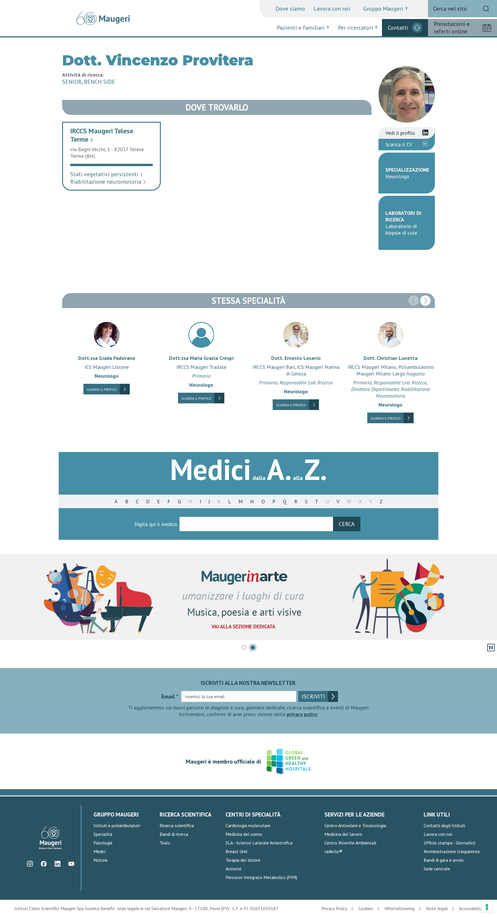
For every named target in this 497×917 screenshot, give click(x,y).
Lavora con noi (332, 8)
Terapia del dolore (242, 860)
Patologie (102, 843)
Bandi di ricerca (174, 834)
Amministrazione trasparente (452, 851)
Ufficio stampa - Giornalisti (449, 843)
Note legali (437, 908)
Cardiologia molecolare (247, 825)
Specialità (102, 834)
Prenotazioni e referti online (452, 27)
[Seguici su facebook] (44, 864)
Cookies (365, 908)
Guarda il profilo (102, 389)
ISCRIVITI (313, 696)
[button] (425, 300)
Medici (99, 851)
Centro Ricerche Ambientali (350, 843)
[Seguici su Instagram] (30, 864)
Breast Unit (236, 851)
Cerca (347, 524)
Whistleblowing (399, 908)
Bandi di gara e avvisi (443, 860)
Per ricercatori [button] (355, 27)
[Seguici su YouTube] (71, 864)
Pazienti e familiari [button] (301, 27)
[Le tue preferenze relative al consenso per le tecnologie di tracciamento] (486, 906)
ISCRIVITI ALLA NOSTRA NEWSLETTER (248, 682)
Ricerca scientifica (177, 825)
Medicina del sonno (243, 834)
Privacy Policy (334, 908)
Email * (169, 696)
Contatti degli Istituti (444, 825)
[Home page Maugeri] (103, 18)
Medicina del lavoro (343, 834)
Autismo (233, 869)
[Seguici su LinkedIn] (57, 864)
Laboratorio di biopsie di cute (401, 229)
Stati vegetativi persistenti (106, 174)
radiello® (333, 851)
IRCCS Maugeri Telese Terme (101, 135)
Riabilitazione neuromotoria (108, 181)
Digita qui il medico (155, 524)
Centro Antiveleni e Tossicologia (355, 825)
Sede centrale (437, 869)
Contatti (398, 27)
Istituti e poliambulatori (116, 825)
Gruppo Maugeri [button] (383, 8)
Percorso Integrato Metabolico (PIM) (261, 877)
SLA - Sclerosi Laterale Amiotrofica (259, 843)
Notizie (100, 860)
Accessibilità (471, 908)
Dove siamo (290, 8)
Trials (165, 843)
